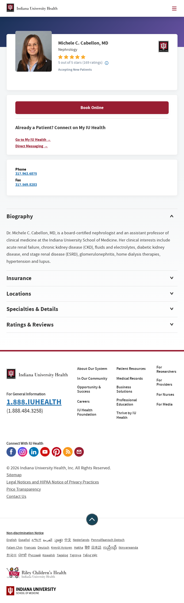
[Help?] (106, 63)
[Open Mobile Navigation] (174, 8)
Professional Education (126, 402)
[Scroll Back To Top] (92, 519)
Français (30, 547)
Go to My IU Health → (33, 140)
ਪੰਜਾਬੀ (22, 555)
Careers (83, 401)
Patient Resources (131, 369)
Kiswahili (48, 555)
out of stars (70, 62)
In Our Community (92, 378)
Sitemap (14, 475)
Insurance (18, 278)
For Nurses (165, 394)
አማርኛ (36, 540)
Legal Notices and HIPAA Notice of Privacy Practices (52, 482)
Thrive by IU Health (126, 415)
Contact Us (16, 496)
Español (24, 540)
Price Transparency (23, 489)
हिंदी (87, 547)
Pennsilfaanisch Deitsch (108, 540)
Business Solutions (124, 389)
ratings (92, 62)
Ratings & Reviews (30, 324)
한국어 (11, 555)
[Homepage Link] (32, 8)
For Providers (164, 382)
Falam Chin (14, 547)
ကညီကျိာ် (110, 547)
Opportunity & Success (89, 389)
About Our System (92, 369)
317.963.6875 (26, 173)
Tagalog (62, 555)
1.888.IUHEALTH (34, 402)
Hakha (78, 547)
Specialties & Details (32, 309)
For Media (164, 404)
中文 (67, 540)
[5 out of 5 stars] (113, 56)
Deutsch (43, 547)
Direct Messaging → (31, 146)
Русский (34, 555)
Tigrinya (75, 555)
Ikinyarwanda (128, 547)
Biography (19, 216)
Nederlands (81, 540)
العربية (47, 540)
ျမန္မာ (58, 540)
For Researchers (166, 369)
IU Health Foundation (86, 412)
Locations (18, 294)
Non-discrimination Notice (25, 533)
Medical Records (129, 378)
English (11, 540)
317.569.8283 (26, 184)
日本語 (96, 547)
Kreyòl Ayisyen (61, 547)
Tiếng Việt (90, 555)
